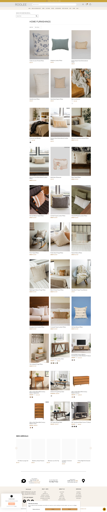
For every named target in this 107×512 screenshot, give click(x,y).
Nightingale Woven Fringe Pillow (37, 290)
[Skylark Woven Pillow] (81, 236)
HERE (37, 480)
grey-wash (57, 363)
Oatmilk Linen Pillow (35, 99)
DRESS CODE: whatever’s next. (53, 1)
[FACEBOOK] (24, 501)
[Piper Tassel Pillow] (81, 161)
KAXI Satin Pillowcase (56, 177)
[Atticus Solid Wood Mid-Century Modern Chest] (39, 411)
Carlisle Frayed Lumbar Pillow (58, 215)
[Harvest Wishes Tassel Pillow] (39, 199)
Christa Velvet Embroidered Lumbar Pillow (59, 139)
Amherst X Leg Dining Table (57, 391)
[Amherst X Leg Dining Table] (60, 380)
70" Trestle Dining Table (56, 422)
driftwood (72, 426)
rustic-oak (55, 363)
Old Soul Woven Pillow (77, 327)
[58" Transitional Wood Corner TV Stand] (81, 411)
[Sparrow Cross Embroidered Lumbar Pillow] (39, 161)
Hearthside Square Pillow (57, 99)
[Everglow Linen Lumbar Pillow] (39, 311)
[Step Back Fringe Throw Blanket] (81, 273)
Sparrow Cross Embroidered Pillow (80, 138)
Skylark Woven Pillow (77, 252)
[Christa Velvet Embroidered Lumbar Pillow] (60, 122)
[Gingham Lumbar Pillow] (60, 44)
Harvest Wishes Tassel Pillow (37, 215)
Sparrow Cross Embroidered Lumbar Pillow (38, 178)
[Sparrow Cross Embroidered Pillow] (81, 122)
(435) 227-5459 (37, 482)
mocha (72, 360)
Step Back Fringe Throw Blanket (79, 290)
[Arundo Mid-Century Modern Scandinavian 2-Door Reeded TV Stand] (81, 343)
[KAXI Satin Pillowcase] (60, 161)
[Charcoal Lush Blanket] (39, 122)
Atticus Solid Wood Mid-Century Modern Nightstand (37, 392)
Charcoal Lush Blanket (35, 138)
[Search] (54, 4)
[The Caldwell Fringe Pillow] (39, 348)
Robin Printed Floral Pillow (57, 290)
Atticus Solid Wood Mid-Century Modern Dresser (79, 392)
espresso (74, 426)
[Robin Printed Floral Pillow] (60, 273)
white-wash (51, 363)
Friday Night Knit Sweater (84, 460)
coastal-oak (74, 360)
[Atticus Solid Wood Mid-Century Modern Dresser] (81, 380)
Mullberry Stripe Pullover (38, 460)
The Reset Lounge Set (23, 460)
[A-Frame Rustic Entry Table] (60, 345)
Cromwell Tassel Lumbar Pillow (58, 327)
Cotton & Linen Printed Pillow (37, 60)
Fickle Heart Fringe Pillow (57, 252)
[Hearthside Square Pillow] (60, 83)
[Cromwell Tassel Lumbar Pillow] (60, 311)
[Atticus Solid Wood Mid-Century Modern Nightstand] (39, 380)
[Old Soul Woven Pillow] (81, 311)
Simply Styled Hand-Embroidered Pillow (80, 61)
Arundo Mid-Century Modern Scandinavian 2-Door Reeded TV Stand (81, 355)
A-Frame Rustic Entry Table (57, 358)
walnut (32, 397)
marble (53, 363)
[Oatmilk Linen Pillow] (39, 83)
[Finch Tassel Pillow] (39, 236)
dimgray (30, 142)
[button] (38, 27)
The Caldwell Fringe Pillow (36, 364)
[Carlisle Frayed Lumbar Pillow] (60, 199)
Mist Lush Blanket (76, 99)
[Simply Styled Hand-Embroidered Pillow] (81, 44)
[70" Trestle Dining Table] (60, 411)
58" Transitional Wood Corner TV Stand (81, 422)
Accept (53, 509)
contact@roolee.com (36, 481)
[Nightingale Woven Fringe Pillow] (39, 273)
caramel (30, 397)
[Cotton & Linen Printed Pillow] (39, 44)
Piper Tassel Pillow (76, 177)
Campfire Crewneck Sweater (67, 461)
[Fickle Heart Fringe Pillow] (60, 236)
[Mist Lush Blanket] (81, 83)
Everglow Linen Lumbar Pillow (37, 327)
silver (72, 103)
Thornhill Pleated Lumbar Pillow (79, 215)
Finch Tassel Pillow (34, 252)
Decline (69, 509)
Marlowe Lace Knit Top (53, 460)
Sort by (31, 27)
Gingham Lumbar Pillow (56, 60)
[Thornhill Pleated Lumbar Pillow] (81, 199)
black (76, 426)
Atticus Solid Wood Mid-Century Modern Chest (37, 423)
